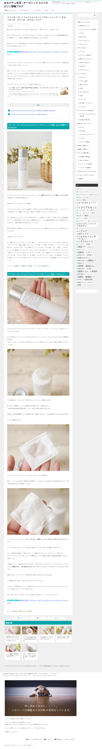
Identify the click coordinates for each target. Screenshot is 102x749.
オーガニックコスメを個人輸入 (86, 110)
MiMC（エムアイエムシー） (87, 59)
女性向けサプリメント (85, 258)
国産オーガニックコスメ (11, 10)
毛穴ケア (30, 611)
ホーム (29, 739)
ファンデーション (82, 221)
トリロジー (82, 138)
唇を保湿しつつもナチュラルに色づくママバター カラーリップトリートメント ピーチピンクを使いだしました (12, 638)
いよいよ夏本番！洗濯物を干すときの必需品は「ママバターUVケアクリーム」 (12, 655)
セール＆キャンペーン (87, 204)
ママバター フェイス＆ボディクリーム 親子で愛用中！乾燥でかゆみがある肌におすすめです (29, 638)
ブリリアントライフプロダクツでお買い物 (88, 115)
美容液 (94, 271)
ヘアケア (82, 231)
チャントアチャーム (85, 40)
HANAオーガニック (84, 25)
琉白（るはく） (83, 36)
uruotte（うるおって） (85, 62)
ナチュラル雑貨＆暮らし (84, 153)
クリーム (94, 194)
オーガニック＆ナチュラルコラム (86, 175)
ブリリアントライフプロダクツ (86, 225)
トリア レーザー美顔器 (86, 164)
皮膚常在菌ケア (81, 268)
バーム (79, 212)
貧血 (91, 282)
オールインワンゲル (83, 191)
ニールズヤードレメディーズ (87, 134)
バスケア (91, 210)
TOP (21, 673)
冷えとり (91, 247)
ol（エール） (83, 99)
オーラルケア (81, 189)
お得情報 (80, 178)
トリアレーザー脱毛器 (85, 167)
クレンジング (83, 197)
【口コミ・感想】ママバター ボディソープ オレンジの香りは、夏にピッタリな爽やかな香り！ (29, 656)
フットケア (93, 221)
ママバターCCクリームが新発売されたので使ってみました (63, 638)
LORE (81, 95)
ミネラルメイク (85, 241)
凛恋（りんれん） (84, 84)
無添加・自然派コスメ (83, 145)
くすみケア (14, 611)
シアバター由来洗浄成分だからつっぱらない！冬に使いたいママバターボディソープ (56, 666)
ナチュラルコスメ (24, 10)
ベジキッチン (83, 106)
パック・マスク (90, 213)
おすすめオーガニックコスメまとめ (87, 171)
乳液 (88, 244)
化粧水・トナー (22, 611)
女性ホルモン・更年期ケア (85, 255)
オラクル (82, 33)
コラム (52, 10)
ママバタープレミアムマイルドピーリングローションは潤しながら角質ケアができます (33, 110)
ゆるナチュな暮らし (85, 160)
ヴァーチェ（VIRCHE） (85, 55)
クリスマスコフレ (83, 194)
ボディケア (83, 234)
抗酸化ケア (92, 260)
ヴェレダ (82, 127)
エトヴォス (82, 51)
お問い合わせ (59, 739)
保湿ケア (82, 247)
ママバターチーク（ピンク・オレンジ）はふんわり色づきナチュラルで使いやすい (22, 666)
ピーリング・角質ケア (83, 218)
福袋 (90, 268)
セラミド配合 (82, 200)
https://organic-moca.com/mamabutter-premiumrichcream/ (21, 91)
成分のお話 (81, 260)
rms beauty (82, 130)
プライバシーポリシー (70, 739)
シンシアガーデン (36, 10)
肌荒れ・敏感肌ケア (86, 277)
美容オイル (83, 271)
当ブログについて (37, 739)
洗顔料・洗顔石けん (86, 266)
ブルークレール (83, 44)
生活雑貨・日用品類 (85, 156)
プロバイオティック (82, 228)
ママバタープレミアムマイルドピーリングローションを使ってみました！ (29, 114)
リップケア (81, 244)
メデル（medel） (84, 81)
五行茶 (81, 88)
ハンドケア (81, 210)
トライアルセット (87, 207)
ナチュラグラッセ (84, 70)
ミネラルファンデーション (86, 238)
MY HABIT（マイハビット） (87, 103)
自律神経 (80, 279)
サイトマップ (48, 739)
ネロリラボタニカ (84, 92)
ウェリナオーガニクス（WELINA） (88, 29)
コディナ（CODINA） (85, 142)
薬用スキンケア (82, 282)
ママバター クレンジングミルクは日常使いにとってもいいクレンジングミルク (46, 638)
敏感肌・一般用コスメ (83, 149)
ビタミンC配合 (83, 215)
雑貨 (79, 285)
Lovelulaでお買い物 (84, 119)
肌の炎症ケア (82, 274)
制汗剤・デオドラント (82, 249)
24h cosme (82, 66)
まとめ (46, 10)
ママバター (10, 26)
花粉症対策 (89, 279)
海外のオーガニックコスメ (84, 123)
